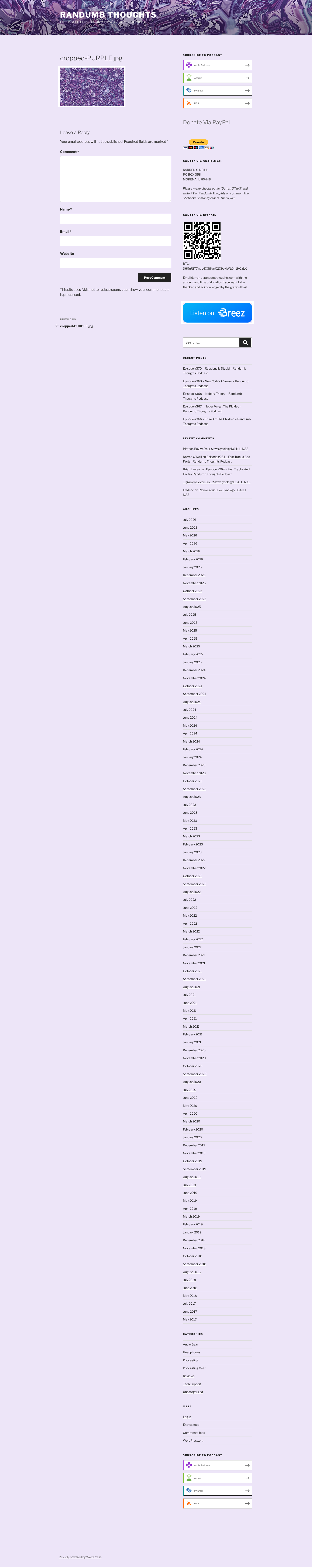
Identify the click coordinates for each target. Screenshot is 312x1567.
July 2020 (189, 1090)
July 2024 (189, 709)
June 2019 (190, 1192)
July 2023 (189, 804)
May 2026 (190, 535)
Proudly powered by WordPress (80, 1557)
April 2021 (190, 1018)
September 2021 (194, 979)
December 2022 (194, 860)
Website (67, 254)
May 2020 (190, 1105)
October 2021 (192, 971)
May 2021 (190, 1010)
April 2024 (190, 733)
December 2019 (194, 1145)
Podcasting (190, 1360)
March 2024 (191, 741)
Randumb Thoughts (108, 14)
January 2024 (192, 757)
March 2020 (191, 1121)
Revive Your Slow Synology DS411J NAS (221, 448)
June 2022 (190, 907)
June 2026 (190, 527)
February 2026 (193, 559)
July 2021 (189, 994)
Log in (187, 1417)
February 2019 (193, 1224)
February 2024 (193, 749)
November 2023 (194, 773)
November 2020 (194, 1058)
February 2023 (193, 844)
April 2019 (190, 1208)
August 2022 (192, 892)
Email (66, 232)
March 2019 (191, 1216)
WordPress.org (193, 1440)
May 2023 (190, 820)
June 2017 (190, 1311)
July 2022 (189, 899)
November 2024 (194, 678)
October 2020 (192, 1066)
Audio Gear (190, 1344)
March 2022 (191, 931)
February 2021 (192, 1034)
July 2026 (189, 519)
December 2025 (194, 575)
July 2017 (189, 1303)
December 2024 (194, 670)
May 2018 (190, 1295)
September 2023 (194, 789)
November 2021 (194, 963)
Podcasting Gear (194, 1368)
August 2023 (192, 796)
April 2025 (190, 638)
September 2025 (194, 599)
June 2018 (190, 1288)
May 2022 (190, 915)
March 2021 (191, 1026)
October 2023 (192, 781)
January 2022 (192, 947)
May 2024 (190, 725)
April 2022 (190, 923)
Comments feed (194, 1432)
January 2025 (192, 662)
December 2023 (194, 765)
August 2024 (192, 702)
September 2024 (194, 694)
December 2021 (194, 955)
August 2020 (192, 1081)
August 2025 (192, 606)
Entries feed (191, 1424)
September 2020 (195, 1074)
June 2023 (190, 812)
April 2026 (190, 543)
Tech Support (192, 1384)
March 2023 (191, 836)
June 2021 (190, 1002)
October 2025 (192, 591)
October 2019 (192, 1161)
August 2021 (191, 987)
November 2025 (194, 583)
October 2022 (192, 876)
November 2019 (194, 1153)
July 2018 (189, 1280)
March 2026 (191, 551)
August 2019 (192, 1177)
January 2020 (192, 1137)
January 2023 (192, 852)
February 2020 (193, 1129)
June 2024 (190, 717)
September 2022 (194, 884)
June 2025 (190, 622)
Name (66, 209)
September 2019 (194, 1169)
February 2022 (193, 939)
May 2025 (190, 630)
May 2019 (190, 1200)
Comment (69, 152)
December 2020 (194, 1050)
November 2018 (194, 1248)
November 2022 (194, 868)
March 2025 (191, 646)
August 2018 (192, 1272)
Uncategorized (193, 1392)
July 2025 (189, 614)
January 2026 (192, 567)
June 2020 (190, 1097)
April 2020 (190, 1113)
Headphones (191, 1352)
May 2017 (190, 1319)
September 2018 (194, 1264)
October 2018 (192, 1256)
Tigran (187, 482)
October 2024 (192, 686)
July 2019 (189, 1185)
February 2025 (193, 654)
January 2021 (192, 1042)
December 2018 (194, 1240)
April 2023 (190, 828)
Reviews (188, 1376)
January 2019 (192, 1232)
